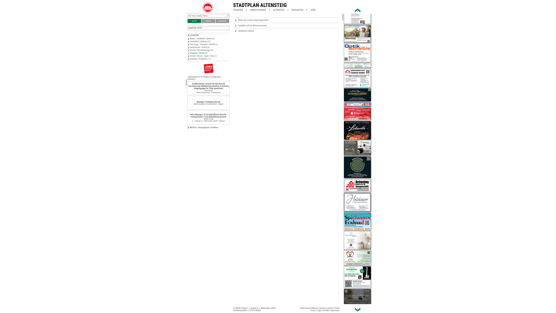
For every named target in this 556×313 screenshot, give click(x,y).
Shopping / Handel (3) (198, 53)
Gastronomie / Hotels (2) (200, 47)
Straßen (238, 10)
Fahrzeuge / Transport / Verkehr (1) (204, 44)
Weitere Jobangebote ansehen (204, 127)
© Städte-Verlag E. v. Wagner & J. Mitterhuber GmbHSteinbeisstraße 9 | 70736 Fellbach (254, 309)
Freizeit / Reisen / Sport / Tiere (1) (203, 56)
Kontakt (326, 310)
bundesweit (222, 21)
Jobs (313, 10)
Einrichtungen (258, 10)
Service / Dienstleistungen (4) (201, 50)
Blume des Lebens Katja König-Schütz (253, 20)
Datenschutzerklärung (309, 308)
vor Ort (194, 21)
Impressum (334, 310)
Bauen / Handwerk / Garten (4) (202, 38)
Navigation (297, 10)
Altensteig (278, 10)
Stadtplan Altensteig (260, 5)
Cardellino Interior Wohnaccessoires (252, 25)
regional (208, 21)
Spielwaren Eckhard (246, 31)
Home (313, 310)
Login (319, 310)
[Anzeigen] (208, 68)
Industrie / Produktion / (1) (200, 59)
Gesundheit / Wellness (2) (200, 41)
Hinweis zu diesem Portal (329, 308)
